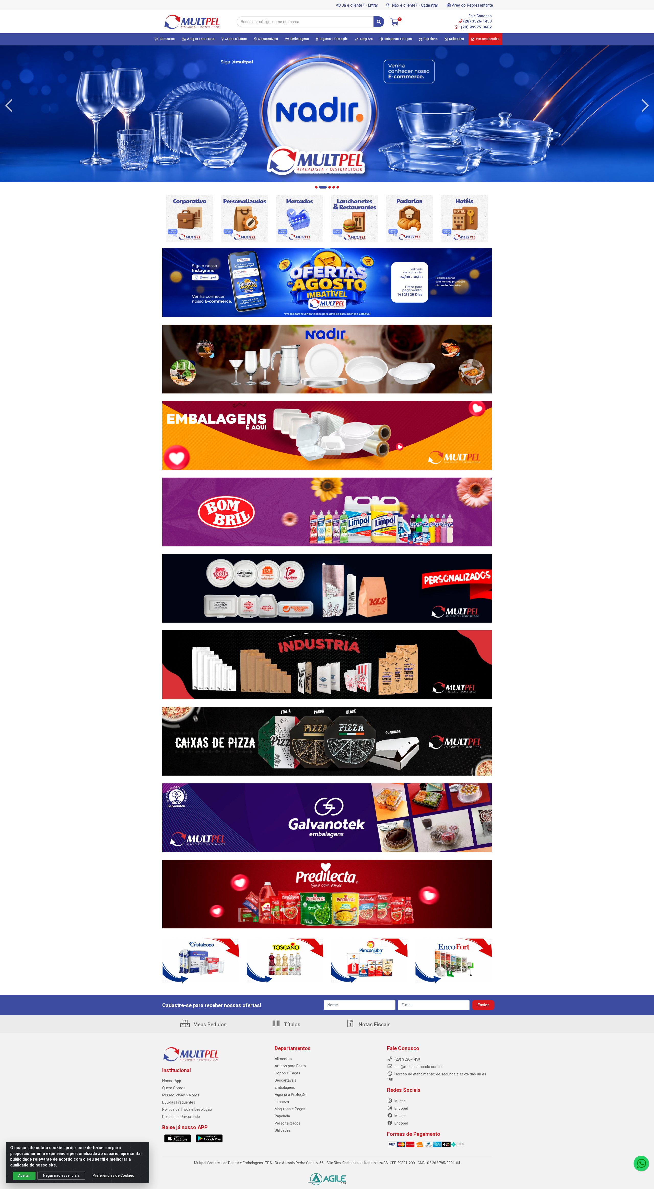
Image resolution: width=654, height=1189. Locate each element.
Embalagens (285, 1087)
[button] (316, 187)
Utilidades (283, 1130)
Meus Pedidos (209, 1024)
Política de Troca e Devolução (187, 1109)
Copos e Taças (287, 1073)
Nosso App (171, 1080)
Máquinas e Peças (290, 1109)
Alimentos (283, 1058)
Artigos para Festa (290, 1066)
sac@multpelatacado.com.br (418, 1066)
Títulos (291, 1024)
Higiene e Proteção (291, 1094)
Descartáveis (285, 1080)
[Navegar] (9, 105)
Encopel (400, 1108)
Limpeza (282, 1101)
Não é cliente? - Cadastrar (415, 5)
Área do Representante (472, 5)
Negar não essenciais (61, 1175)
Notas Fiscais (374, 1024)
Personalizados (288, 1123)
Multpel (399, 1101)
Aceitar (24, 1175)
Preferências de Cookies (113, 1175)
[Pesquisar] (378, 21)
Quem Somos (173, 1088)
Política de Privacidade (181, 1116)
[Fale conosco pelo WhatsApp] (641, 1163)
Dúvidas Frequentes (178, 1102)
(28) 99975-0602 (476, 27)
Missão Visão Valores (180, 1095)
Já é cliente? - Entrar (360, 5)
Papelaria (282, 1116)
